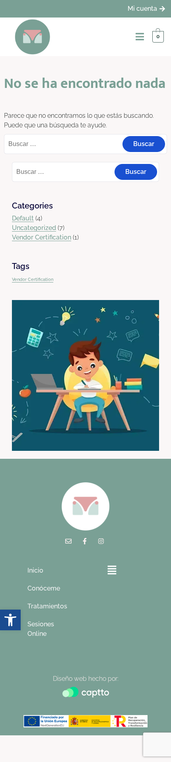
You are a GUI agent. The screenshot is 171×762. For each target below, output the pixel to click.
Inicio (35, 570)
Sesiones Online (40, 628)
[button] (112, 570)
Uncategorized (34, 228)
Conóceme (43, 588)
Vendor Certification (41, 237)
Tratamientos (46, 606)
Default (23, 218)
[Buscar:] (85, 144)
